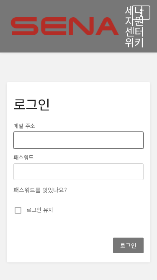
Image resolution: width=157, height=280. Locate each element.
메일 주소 (24, 126)
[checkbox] (18, 210)
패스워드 (23, 157)
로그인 (128, 245)
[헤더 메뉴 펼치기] (141, 12)
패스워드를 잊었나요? (40, 190)
